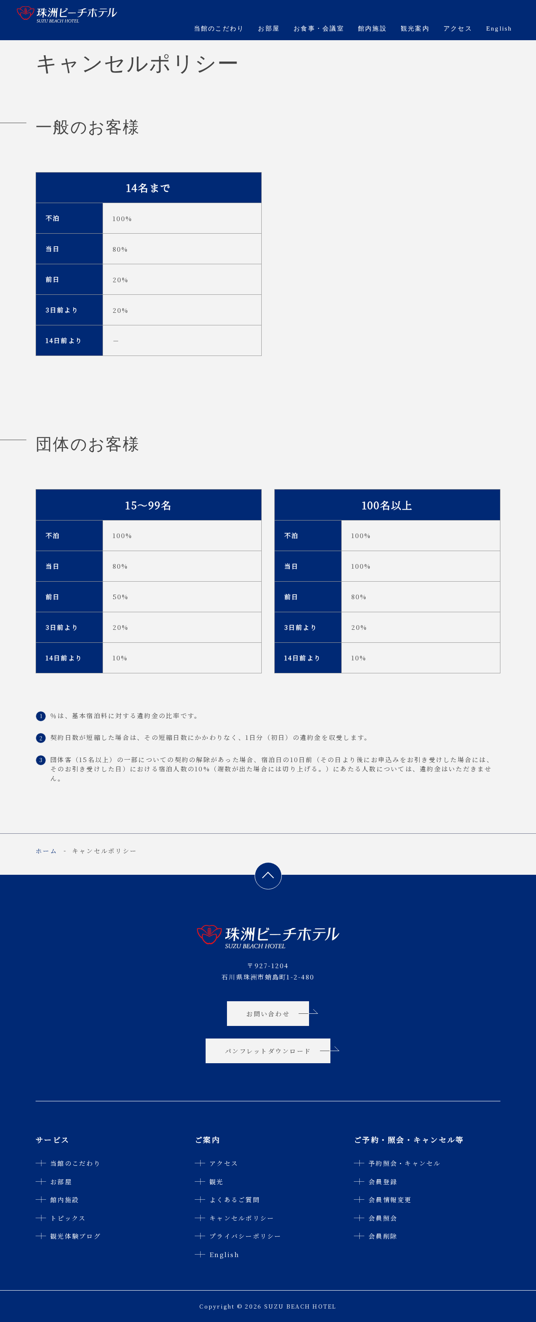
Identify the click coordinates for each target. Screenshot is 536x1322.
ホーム (46, 850)
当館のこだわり (219, 28)
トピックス (68, 1218)
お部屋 (269, 28)
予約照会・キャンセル (404, 1163)
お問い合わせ (268, 1013)
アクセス (457, 28)
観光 (216, 1181)
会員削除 (382, 1236)
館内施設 (372, 28)
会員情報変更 (390, 1199)
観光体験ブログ (75, 1236)
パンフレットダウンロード (268, 1050)
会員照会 (382, 1218)
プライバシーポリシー (245, 1236)
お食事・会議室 (319, 28)
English (499, 28)
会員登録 (382, 1181)
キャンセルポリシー (241, 1218)
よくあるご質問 (234, 1199)
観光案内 (415, 28)
